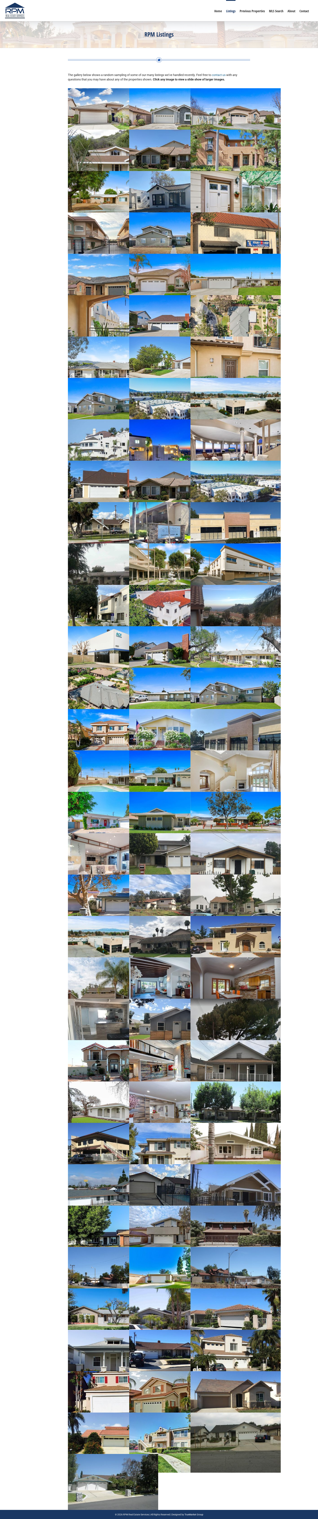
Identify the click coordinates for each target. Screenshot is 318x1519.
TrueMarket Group (194, 1514)
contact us (219, 75)
